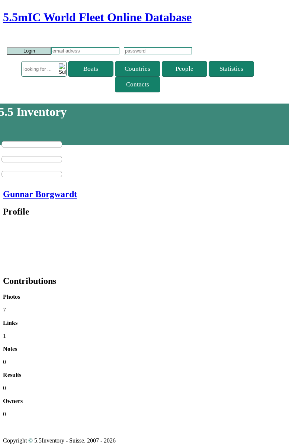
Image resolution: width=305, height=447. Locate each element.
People (184, 68)
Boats (90, 68)
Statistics (231, 68)
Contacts (137, 84)
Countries (137, 68)
